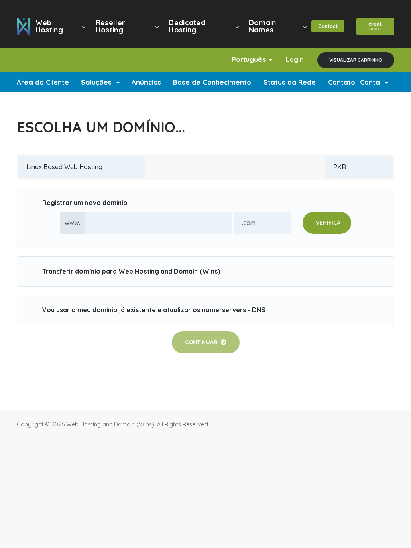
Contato (341, 82)
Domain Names (262, 26)
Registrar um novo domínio (85, 203)
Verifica (328, 222)
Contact (328, 26)
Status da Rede (289, 82)
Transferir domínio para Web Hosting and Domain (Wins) (131, 271)
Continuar (203, 342)
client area (375, 26)
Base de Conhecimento (212, 82)
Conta (372, 82)
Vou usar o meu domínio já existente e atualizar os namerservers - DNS (153, 310)
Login (295, 59)
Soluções (98, 82)
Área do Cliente (43, 82)
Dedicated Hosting (187, 26)
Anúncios (146, 82)
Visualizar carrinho (356, 60)
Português (250, 59)
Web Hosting (49, 26)
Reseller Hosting (110, 26)
